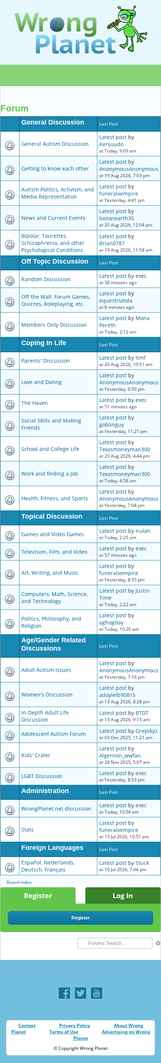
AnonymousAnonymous (128, 168)
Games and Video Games (52, 534)
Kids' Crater (36, 755)
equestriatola (116, 300)
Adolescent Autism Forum (53, 733)
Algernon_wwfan (120, 755)
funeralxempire (118, 193)
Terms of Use (63, 1032)
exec (141, 275)
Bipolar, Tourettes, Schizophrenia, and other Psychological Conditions (53, 243)
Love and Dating (41, 381)
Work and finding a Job (49, 473)
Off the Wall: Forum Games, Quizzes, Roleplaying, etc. (55, 300)
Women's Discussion (47, 694)
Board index (18, 882)
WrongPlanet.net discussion (56, 808)
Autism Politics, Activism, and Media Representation (57, 193)
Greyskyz (147, 730)
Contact (27, 1025)
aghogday (111, 622)
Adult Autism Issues (46, 669)
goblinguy (111, 424)
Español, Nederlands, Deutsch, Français (48, 866)
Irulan (143, 530)
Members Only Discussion (54, 324)
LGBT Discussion (42, 776)
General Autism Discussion (55, 143)
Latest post (113, 137)
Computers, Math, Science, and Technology (54, 597)
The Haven (34, 402)
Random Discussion (46, 279)
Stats (27, 829)
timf (141, 357)
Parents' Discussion (45, 360)
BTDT (142, 712)
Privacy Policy (74, 1025)
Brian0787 (112, 243)
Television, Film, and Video (54, 551)
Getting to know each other (55, 168)
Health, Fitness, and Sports (54, 498)
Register (38, 895)
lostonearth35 (116, 218)
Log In (123, 895)
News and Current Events (53, 217)
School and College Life (50, 448)
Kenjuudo (111, 144)
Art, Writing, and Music (50, 572)
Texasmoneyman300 (124, 449)
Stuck (142, 862)
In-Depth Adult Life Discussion (45, 716)
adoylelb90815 (117, 694)
